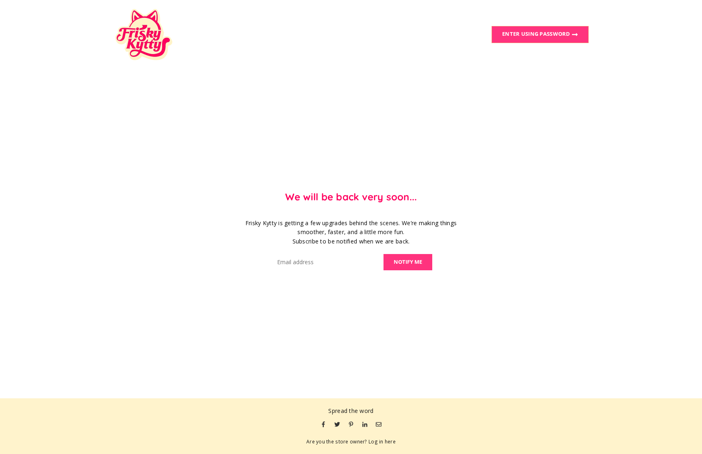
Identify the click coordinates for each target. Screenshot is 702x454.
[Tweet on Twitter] (337, 423)
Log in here (382, 441)
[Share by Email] (379, 423)
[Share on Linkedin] (365, 423)
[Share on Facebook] (323, 423)
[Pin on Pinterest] (351, 423)
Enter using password (537, 33)
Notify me (408, 261)
